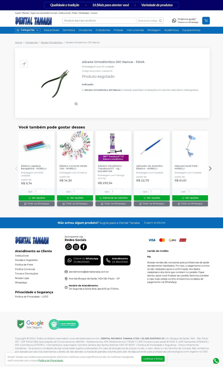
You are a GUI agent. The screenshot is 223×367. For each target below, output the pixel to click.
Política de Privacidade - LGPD (31, 296)
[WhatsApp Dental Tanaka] (68, 246)
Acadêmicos (171, 30)
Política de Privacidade (50, 360)
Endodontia (103, 30)
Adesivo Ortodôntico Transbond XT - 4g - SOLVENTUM (110, 169)
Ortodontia (85, 30)
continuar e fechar (153, 358)
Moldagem (154, 30)
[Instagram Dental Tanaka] (76, 246)
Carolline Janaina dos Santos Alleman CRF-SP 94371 (106, 345)
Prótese (118, 30)
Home (18, 42)
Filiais (74, 13)
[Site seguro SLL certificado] (30, 324)
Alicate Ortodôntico (52, 42)
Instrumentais (135, 30)
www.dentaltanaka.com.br (84, 338)
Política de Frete (24, 264)
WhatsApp (84, 13)
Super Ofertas (22, 13)
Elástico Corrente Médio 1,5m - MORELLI (73, 167)
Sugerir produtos (154, 222)
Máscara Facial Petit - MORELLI (187, 167)
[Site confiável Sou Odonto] (63, 324)
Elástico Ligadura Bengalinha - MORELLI (33, 167)
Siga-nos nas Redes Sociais (43, 13)
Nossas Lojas (22, 278)
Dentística (69, 30)
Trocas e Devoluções (26, 273)
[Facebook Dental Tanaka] (83, 246)
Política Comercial (25, 269)
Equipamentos (191, 30)
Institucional (64, 13)
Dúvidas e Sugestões (26, 260)
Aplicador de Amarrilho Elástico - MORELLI (149, 167)
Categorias (28, 30)
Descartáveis (51, 30)
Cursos (94, 13)
